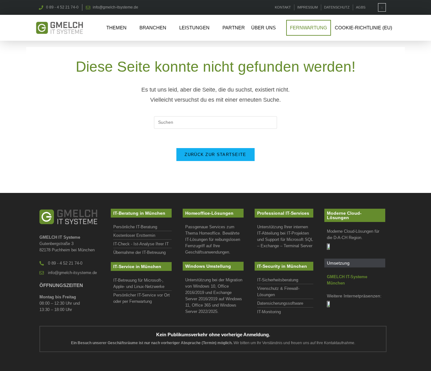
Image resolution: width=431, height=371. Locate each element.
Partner (233, 27)
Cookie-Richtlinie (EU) (363, 27)
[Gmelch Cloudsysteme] (330, 246)
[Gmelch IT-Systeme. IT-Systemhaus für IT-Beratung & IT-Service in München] (59, 27)
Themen (116, 27)
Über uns (263, 27)
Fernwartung (308, 27)
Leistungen (194, 27)
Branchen (152, 27)
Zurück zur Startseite (215, 154)
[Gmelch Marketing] (330, 304)
